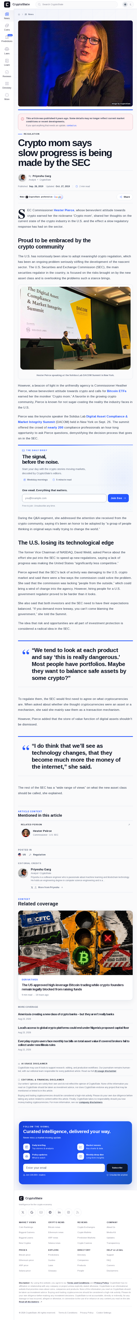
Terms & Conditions (68, 1313)
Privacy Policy (101, 1283)
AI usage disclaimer (105, 1071)
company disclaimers (90, 1102)
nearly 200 (55, 427)
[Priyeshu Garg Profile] (22, 178)
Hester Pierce (64, 210)
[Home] (19, 14)
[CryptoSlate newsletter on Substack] (41, 1212)
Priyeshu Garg (42, 176)
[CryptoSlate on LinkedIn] (59, 1212)
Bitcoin (112, 391)
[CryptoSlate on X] (23, 1212)
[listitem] (22, 854)
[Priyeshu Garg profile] (23, 873)
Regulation (31, 134)
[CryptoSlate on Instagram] (68, 1212)
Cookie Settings (103, 1313)
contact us (71, 125)
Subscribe (117, 1168)
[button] (7, 96)
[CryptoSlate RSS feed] (78, 1212)
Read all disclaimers (29, 1302)
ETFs (122, 391)
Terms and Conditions (78, 1283)
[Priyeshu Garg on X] (32, 887)
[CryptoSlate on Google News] (32, 1212)
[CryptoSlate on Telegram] (50, 1212)
